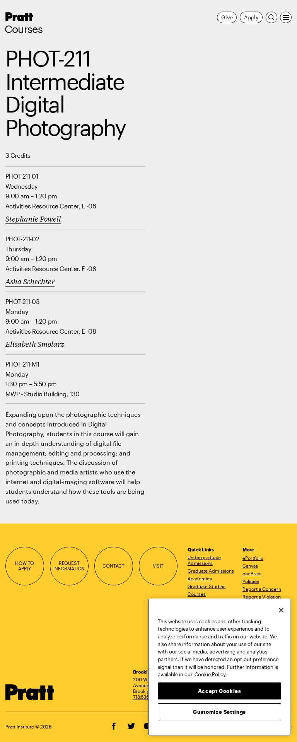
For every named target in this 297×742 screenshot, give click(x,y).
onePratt (251, 573)
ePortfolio (252, 558)
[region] (219, 667)
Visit (158, 565)
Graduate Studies (206, 586)
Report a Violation (261, 596)
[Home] (30, 692)
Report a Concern (261, 589)
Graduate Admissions (211, 570)
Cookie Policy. (211, 674)
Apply (251, 17)
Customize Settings (219, 712)
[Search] (271, 17)
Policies (250, 581)
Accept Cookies (219, 691)
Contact (113, 565)
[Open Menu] (286, 17)
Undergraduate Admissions (204, 560)
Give (226, 17)
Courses (24, 29)
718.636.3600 (147, 696)
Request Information (69, 566)
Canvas (250, 565)
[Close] (281, 610)
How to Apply (24, 566)
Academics (200, 578)
